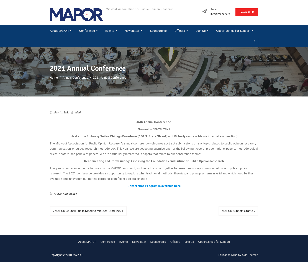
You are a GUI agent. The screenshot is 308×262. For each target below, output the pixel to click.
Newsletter (132, 30)
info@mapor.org (220, 14)
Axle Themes (250, 255)
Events (109, 30)
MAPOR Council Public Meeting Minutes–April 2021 (89, 211)
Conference (87, 30)
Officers (179, 30)
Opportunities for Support (233, 30)
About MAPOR (59, 30)
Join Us (201, 30)
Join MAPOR (247, 12)
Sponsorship (158, 30)
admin (78, 112)
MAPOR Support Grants (237, 211)
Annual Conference (65, 193)
